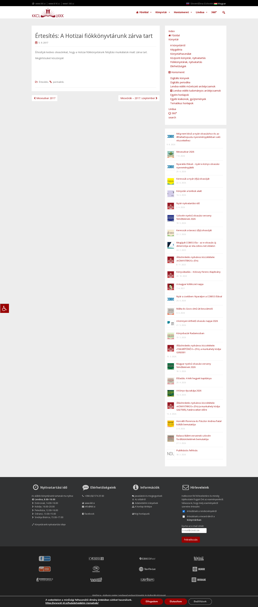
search (172, 117)
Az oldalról (140, 499)
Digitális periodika (180, 82)
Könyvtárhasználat (180, 53)
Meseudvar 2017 (45, 98)
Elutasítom (176, 601)
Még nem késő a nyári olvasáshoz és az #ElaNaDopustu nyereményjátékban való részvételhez (198, 137)
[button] (224, 12)
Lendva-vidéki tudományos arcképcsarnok (196, 90)
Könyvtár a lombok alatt (189, 191)
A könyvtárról (177, 45)
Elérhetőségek (178, 66)
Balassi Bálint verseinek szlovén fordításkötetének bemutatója (193, 437)
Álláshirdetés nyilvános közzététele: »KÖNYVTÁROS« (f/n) (195, 259)
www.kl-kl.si (54, 3)
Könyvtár (161, 12)
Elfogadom (152, 601)
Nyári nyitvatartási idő (188, 203)
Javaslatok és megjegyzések (148, 495)
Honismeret (181, 12)
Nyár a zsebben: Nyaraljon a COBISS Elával (199, 296)
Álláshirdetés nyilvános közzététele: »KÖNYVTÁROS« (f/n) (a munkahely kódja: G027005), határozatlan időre (198, 406)
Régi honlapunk (142, 513)
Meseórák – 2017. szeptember (138, 98)
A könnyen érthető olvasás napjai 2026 (197, 321)
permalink (58, 81)
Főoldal (144, 12)
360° (214, 12)
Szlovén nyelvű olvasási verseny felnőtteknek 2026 (193, 217)
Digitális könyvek (179, 78)
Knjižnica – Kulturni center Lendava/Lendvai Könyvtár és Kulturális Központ (129, 595)
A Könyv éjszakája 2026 (188, 390)
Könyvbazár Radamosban (190, 333)
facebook (89, 513)
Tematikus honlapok (181, 103)
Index (171, 31)
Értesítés (43, 81)
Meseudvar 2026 (185, 151)
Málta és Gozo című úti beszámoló (194, 308)
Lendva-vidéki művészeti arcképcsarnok (192, 86)
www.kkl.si (40, 3)
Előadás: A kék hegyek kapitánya (193, 378)
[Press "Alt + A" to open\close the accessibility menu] (4, 308)
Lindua (200, 12)
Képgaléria (176, 49)
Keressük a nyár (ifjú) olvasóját (192, 178)
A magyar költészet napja (189, 284)
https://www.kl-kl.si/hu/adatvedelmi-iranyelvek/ (71, 603)
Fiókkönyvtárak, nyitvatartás (186, 62)
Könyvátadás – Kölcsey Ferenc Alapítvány (198, 271)
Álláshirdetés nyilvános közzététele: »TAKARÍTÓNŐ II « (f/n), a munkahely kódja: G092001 (198, 349)
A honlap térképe (143, 506)
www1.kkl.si (68, 3)
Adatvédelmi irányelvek (146, 503)
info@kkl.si (90, 506)
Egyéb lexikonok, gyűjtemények (188, 99)
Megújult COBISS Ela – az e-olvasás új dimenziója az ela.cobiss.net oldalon (196, 244)
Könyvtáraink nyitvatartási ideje (50, 524)
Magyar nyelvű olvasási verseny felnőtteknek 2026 (193, 365)
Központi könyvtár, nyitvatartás (188, 58)
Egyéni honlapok (179, 94)
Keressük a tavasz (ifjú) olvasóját (194, 230)
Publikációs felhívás (187, 450)
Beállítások (200, 601)
